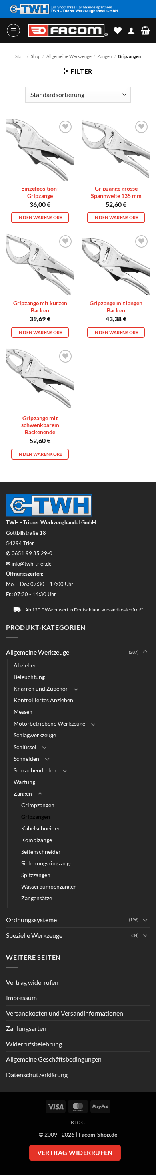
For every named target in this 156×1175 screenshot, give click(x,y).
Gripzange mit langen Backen (116, 307)
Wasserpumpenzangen (49, 886)
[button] (13, 30)
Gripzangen (35, 816)
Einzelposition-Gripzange (40, 192)
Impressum (21, 997)
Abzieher (25, 665)
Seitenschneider (41, 851)
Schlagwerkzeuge (35, 735)
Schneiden (26, 758)
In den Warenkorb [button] (39, 217)
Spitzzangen (35, 874)
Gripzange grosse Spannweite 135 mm (116, 192)
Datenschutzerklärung (37, 1074)
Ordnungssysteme (31, 919)
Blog (78, 1122)
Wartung (24, 781)
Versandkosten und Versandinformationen (64, 1013)
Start (20, 56)
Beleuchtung (29, 676)
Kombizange (36, 839)
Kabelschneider (40, 828)
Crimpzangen (37, 805)
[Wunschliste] (118, 30)
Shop (35, 56)
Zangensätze (36, 898)
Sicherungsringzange (46, 863)
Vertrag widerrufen (32, 982)
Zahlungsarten (26, 1028)
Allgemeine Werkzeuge (69, 56)
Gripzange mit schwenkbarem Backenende (40, 425)
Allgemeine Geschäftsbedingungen (54, 1059)
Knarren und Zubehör (41, 688)
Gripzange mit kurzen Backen (40, 307)
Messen (23, 711)
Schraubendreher (35, 770)
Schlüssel (25, 747)
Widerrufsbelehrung (34, 1044)
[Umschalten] (145, 652)
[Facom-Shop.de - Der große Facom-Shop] (68, 30)
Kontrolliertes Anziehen (43, 700)
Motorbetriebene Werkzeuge (49, 723)
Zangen (104, 56)
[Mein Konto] (131, 30)
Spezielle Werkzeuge (34, 935)
